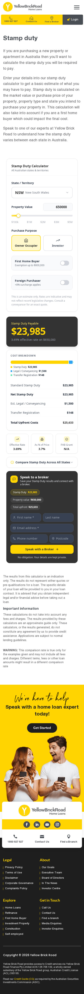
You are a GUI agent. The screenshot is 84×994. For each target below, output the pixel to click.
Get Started (42, 728)
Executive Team (52, 873)
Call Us (46, 908)
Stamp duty (20, 38)
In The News (49, 883)
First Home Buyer (15, 918)
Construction (12, 929)
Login (74, 19)
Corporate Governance (19, 883)
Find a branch (50, 918)
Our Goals (48, 867)
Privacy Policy (14, 867)
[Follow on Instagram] (57, 824)
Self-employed (14, 934)
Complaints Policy (16, 888)
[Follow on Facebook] (26, 824)
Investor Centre (51, 888)
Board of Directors (53, 878)
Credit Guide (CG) (24, 979)
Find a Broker (52, 22)
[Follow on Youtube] (47, 824)
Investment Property (17, 923)
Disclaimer (11, 878)
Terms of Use (13, 873)
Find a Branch (68, 842)
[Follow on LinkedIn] (37, 824)
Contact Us (31, 21)
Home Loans (13, 908)
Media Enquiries (52, 923)
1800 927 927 (11, 21)
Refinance (11, 913)
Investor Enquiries (52, 929)
